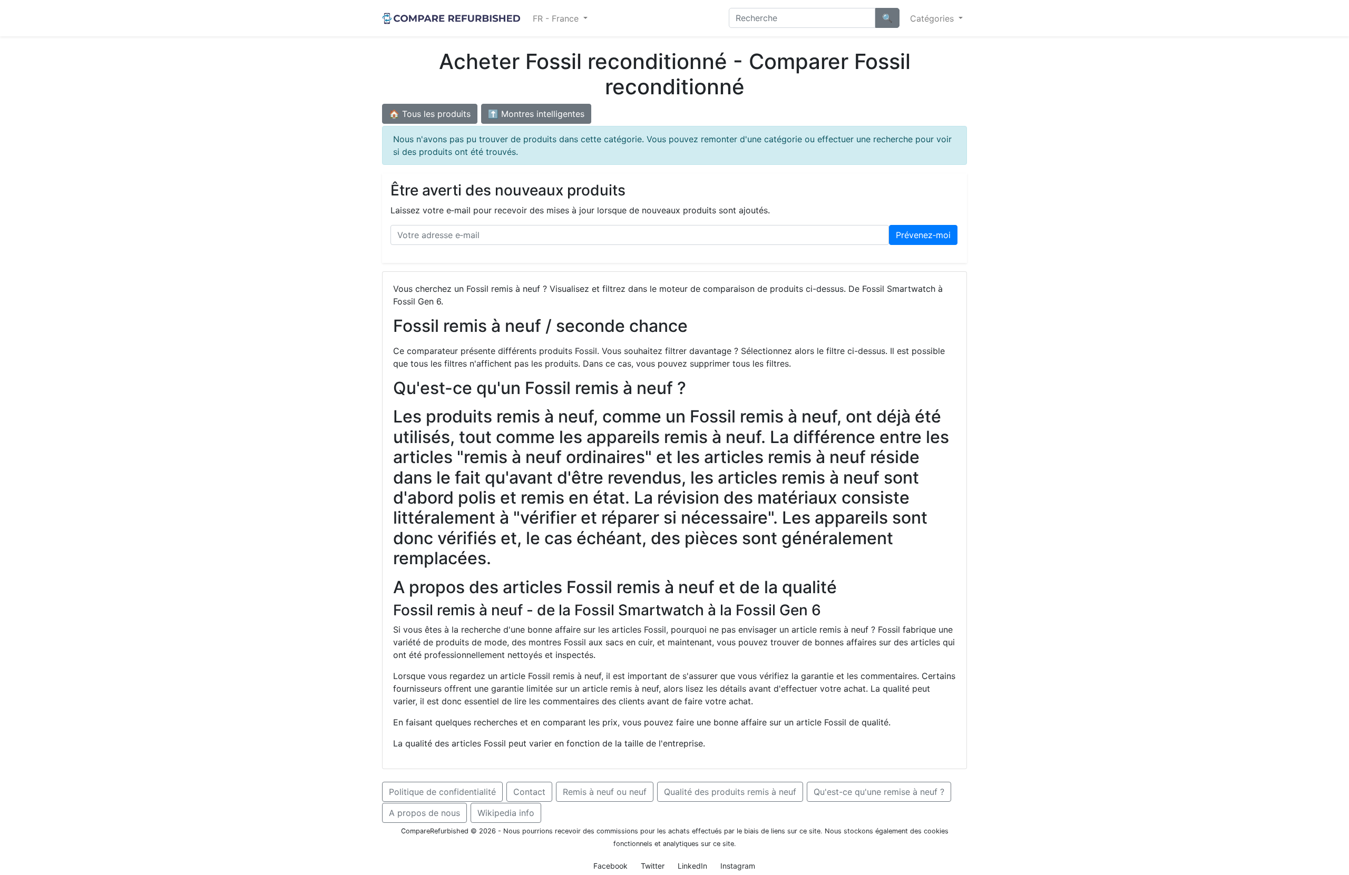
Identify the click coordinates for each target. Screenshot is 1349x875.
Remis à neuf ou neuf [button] (605, 791)
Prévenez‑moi (923, 235)
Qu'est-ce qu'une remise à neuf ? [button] (879, 791)
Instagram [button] (737, 865)
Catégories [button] (933, 18)
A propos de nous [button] (424, 813)
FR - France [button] (557, 18)
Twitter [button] (652, 865)
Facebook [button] (610, 865)
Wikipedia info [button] (505, 813)
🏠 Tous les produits (430, 114)
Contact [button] (529, 791)
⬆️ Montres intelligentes (536, 114)
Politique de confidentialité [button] (442, 791)
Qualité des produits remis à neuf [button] (730, 791)
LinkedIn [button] (692, 865)
